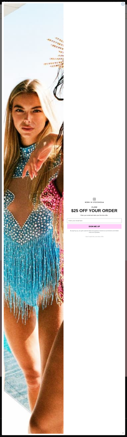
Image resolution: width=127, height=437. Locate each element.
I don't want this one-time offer (94, 236)
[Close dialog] (123, 4)
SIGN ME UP (94, 226)
